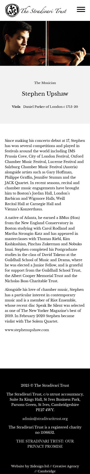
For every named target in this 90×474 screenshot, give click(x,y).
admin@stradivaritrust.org (45, 419)
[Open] (81, 9)
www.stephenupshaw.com (27, 330)
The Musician (45, 83)
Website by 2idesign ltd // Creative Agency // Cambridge (45, 468)
